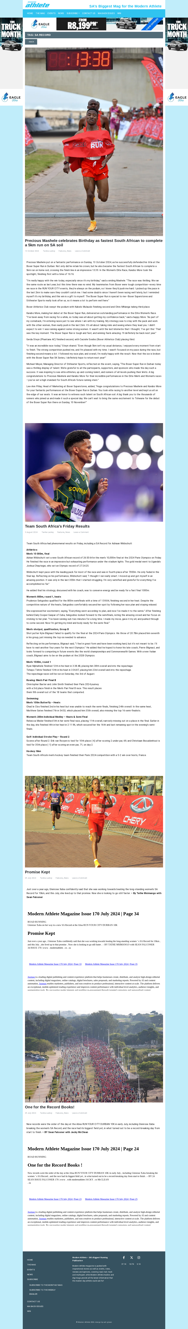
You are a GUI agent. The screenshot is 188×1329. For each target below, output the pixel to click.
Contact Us (88, 13)
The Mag (40, 13)
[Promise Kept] (94, 821)
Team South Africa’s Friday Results (57, 526)
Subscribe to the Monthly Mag (45, 1285)
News (61, 13)
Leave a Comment (82, 251)
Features (62, 251)
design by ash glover (103, 1322)
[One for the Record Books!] (94, 1056)
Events (52, 13)
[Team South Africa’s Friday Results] (94, 472)
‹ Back (31, 42)
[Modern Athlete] (37, 4)
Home (30, 13)
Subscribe (72, 13)
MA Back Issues (106, 13)
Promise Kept (37, 872)
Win (119, 13)
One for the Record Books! (49, 1107)
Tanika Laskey (49, 251)
